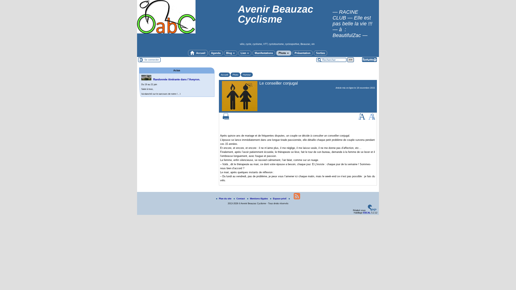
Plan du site (225, 198)
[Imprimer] (226, 119)
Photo (284, 53)
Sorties (320, 53)
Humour (247, 75)
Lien (245, 53)
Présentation (302, 53)
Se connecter (151, 59)
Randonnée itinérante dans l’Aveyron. (176, 79)
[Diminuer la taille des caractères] (371, 119)
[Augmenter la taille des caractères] (361, 119)
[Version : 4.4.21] (372, 210)
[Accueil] (166, 32)
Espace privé (280, 198)
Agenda (216, 53)
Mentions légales (259, 198)
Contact (241, 198)
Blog (230, 53)
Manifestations (264, 53)
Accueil (200, 53)
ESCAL (367, 212)
